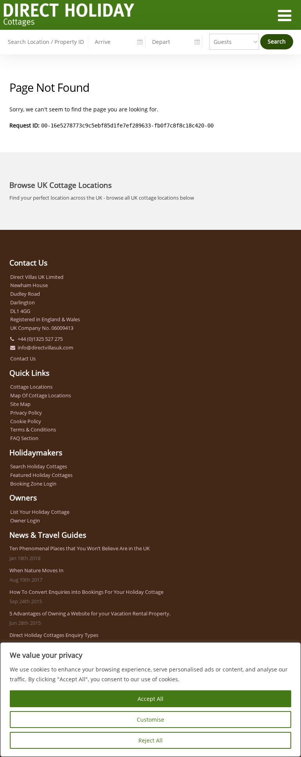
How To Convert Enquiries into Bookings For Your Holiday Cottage (86, 591)
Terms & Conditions (33, 429)
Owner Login (25, 520)
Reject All (150, 740)
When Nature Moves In (36, 570)
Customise (150, 719)
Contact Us (23, 358)
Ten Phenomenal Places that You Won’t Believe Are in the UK (79, 548)
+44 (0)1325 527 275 (40, 338)
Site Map (20, 404)
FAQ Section (24, 438)
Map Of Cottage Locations (40, 395)
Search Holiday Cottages (38, 466)
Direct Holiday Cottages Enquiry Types (53, 635)
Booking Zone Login (33, 483)
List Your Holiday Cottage (39, 511)
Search (277, 41)
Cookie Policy (25, 421)
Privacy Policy (26, 412)
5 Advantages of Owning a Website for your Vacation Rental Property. (89, 613)
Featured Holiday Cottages (41, 475)
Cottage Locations (31, 386)
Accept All (150, 698)
